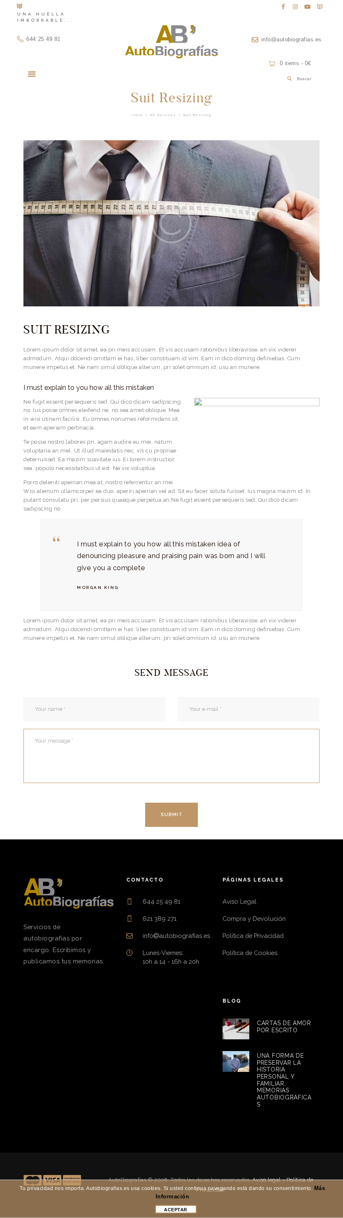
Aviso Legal (239, 901)
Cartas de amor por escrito (284, 1027)
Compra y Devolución (254, 918)
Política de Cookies (250, 952)
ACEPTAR (175, 1209)
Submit (171, 814)
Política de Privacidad (253, 935)
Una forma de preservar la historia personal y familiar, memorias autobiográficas (284, 1080)
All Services (163, 115)
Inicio (137, 115)
